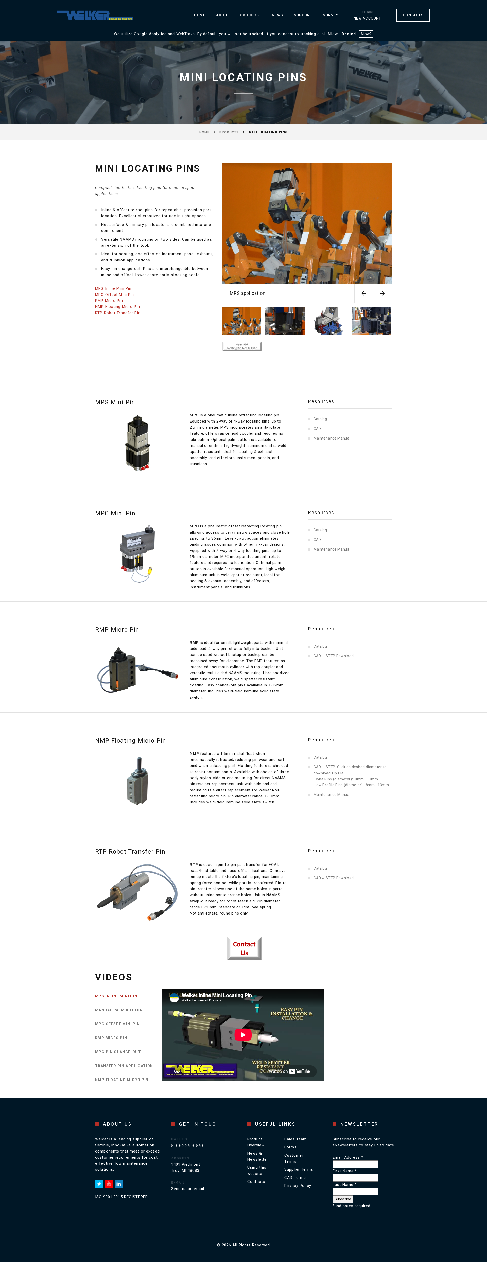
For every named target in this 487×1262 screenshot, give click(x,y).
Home (200, 15)
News (277, 15)
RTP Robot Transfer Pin (118, 312)
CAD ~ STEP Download (334, 656)
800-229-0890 (188, 1145)
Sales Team (295, 1139)
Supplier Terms (298, 1169)
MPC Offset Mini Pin (114, 294)
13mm (372, 779)
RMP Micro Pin (109, 300)
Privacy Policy (297, 1185)
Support (303, 15)
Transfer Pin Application (124, 1066)
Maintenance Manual (332, 438)
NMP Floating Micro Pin (117, 306)
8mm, (360, 779)
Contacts (256, 1181)
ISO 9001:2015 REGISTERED (121, 1197)
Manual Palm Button (119, 1010)
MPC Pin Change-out (118, 1052)
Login (367, 12)
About (222, 15)
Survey (330, 15)
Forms (290, 1147)
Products (250, 15)
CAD (317, 429)
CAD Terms (295, 1177)
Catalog (320, 419)
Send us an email (187, 1188)
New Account (367, 18)
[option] (307, 233)
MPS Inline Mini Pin (113, 288)
